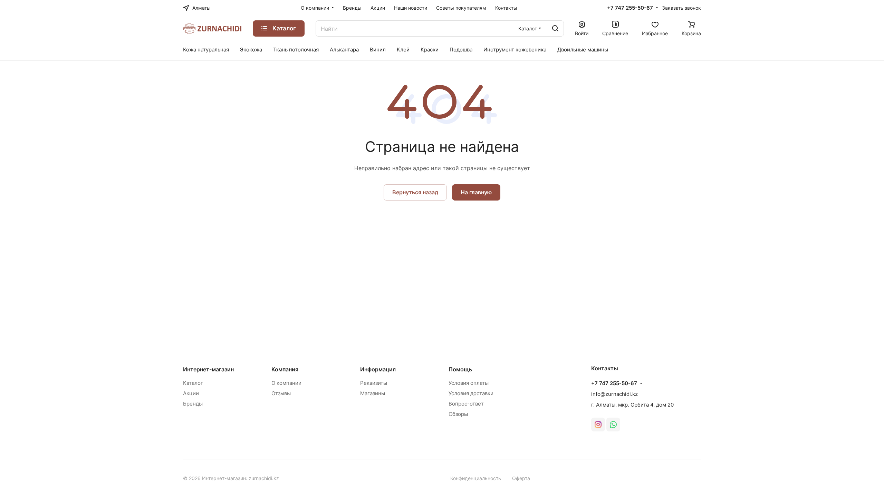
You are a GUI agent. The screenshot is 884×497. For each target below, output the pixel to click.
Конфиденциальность (475, 478)
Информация (378, 369)
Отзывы (281, 393)
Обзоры (458, 414)
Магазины (372, 393)
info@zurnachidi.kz (614, 394)
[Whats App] (613, 424)
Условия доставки (471, 393)
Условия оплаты (469, 383)
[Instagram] (598, 424)
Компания (284, 369)
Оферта (521, 478)
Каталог (193, 383)
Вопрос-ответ (466, 403)
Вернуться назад (415, 192)
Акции (191, 393)
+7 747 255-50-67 (630, 8)
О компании (286, 383)
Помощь (460, 369)
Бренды (193, 403)
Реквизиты (373, 383)
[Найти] (555, 28)
